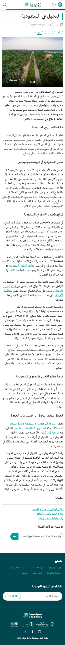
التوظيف (25, 573)
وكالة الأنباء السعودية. (51, 518)
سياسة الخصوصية (18, 568)
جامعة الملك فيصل (49, 432)
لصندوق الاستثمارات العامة (31, 428)
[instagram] (39, 631)
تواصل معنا (37, 573)
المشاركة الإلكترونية (54, 573)
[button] (5, 5)
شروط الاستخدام (37, 568)
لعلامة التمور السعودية (22, 266)
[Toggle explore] (54, 5)
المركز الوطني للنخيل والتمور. (47, 509)
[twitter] (25, 631)
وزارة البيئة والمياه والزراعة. (49, 514)
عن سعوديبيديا (54, 568)
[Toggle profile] (60, 4)
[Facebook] (32, 631)
